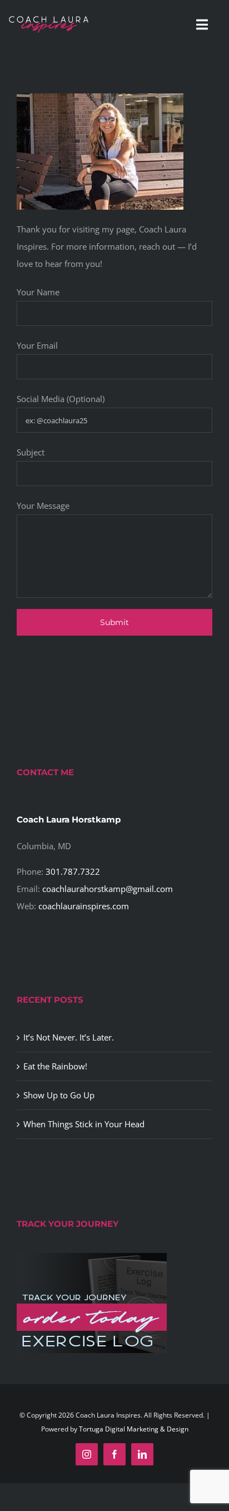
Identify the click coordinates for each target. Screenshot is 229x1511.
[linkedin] (142, 1454)
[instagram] (87, 1454)
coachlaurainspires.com (83, 905)
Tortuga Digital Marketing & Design (133, 1429)
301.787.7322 (73, 871)
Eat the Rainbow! (55, 1066)
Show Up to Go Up (58, 1095)
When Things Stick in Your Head (84, 1123)
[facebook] (114, 1454)
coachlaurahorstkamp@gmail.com (107, 888)
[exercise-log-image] (92, 1256)
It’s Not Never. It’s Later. (68, 1037)
